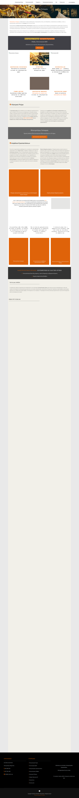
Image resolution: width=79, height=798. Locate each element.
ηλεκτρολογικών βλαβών (60, 94)
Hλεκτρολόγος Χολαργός (14, 21)
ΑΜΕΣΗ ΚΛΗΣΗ (39, 47)
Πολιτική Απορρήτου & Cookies (39, 795)
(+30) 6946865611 (72, 2)
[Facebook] (39, 791)
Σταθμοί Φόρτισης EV (33, 777)
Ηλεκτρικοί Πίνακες (33, 774)
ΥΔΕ (61, 68)
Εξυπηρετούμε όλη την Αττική (64, 770)
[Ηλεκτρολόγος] (6, 2)
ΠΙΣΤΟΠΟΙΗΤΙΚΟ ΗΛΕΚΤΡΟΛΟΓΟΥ (39, 136)
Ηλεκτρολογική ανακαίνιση (39, 93)
